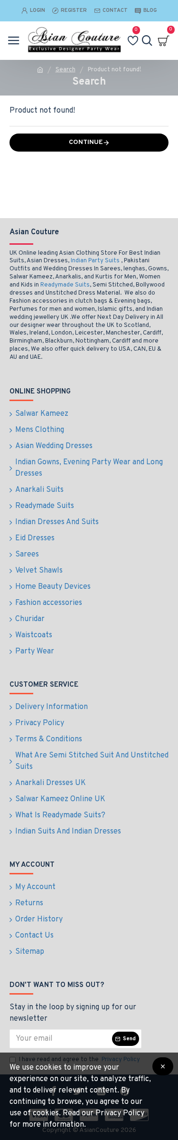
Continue (86, 142)
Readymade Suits (65, 285)
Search (65, 70)
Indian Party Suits (95, 261)
